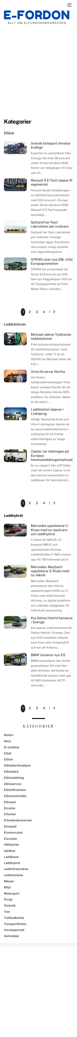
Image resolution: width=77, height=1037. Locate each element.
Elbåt (7, 753)
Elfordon (10, 814)
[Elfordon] (36, 20)
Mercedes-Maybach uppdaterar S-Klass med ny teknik (50, 571)
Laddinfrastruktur (16, 869)
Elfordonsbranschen (18, 820)
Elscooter (10, 838)
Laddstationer (13, 875)
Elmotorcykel (13, 832)
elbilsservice (12, 784)
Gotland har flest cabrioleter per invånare (50, 224)
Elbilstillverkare (15, 790)
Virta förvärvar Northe (48, 372)
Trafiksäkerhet (14, 918)
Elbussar (10, 802)
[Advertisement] (38, 67)
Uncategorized (14, 930)
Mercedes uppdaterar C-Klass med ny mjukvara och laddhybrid (50, 530)
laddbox (9, 851)
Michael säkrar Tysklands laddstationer (51, 337)
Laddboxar (11, 857)
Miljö (7, 887)
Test (7, 911)
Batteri (8, 735)
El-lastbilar (11, 747)
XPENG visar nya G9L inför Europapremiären (52, 261)
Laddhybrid (12, 863)
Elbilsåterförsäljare (17, 765)
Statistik (10, 905)
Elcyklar (10, 808)
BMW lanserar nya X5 (48, 655)
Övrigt (8, 899)
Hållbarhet (11, 844)
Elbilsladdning (14, 778)
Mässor (9, 881)
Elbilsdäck (11, 771)
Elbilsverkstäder (15, 796)
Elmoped (10, 826)
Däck (7, 741)
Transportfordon (15, 924)
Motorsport (11, 893)
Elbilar (8, 759)
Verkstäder (11, 936)
